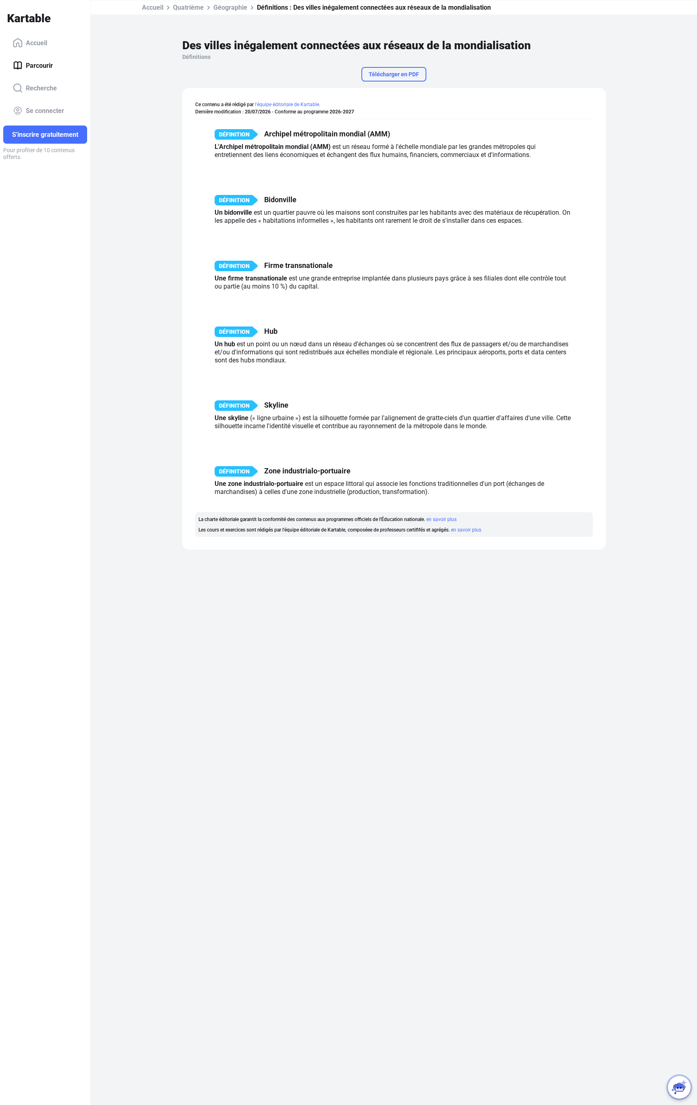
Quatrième (188, 7)
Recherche (41, 88)
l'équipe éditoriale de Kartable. (287, 104)
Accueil (36, 42)
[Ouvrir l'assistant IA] (679, 1087)
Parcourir (39, 65)
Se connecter (45, 110)
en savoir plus (441, 519)
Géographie (230, 7)
